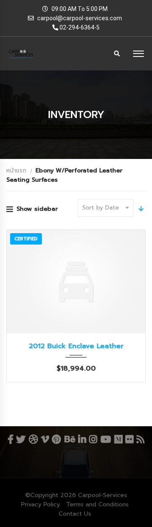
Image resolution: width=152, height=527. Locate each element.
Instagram (93, 439)
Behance (69, 439)
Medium (118, 439)
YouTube (106, 439)
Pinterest (57, 439)
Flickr (129, 439)
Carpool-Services (102, 495)
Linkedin (82, 439)
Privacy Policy (40, 504)
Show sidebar (37, 208)
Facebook (10, 439)
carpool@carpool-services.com (79, 18)
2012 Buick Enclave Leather (76, 346)
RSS (140, 439)
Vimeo (45, 439)
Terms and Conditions (97, 504)
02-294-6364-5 (79, 27)
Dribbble (33, 439)
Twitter (20, 439)
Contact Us (75, 513)
